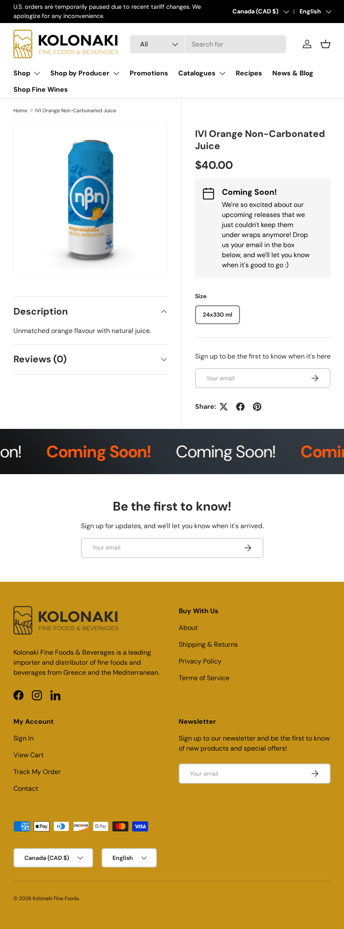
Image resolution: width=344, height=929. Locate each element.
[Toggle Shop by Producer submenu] (116, 73)
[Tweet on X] (223, 406)
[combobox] (208, 44)
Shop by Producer (79, 73)
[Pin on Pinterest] (257, 406)
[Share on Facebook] (240, 406)
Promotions (149, 73)
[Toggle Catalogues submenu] (222, 73)
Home (20, 110)
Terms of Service (204, 678)
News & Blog (292, 73)
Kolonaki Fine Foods (56, 898)
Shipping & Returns (208, 644)
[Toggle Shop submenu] (37, 73)
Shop (21, 73)
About (188, 627)
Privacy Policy (200, 661)
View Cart (28, 755)
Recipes (249, 73)
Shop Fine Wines (40, 89)
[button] (325, 44)
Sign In (23, 738)
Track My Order (37, 771)
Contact (25, 788)
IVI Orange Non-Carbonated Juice (75, 110)
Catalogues (197, 73)
